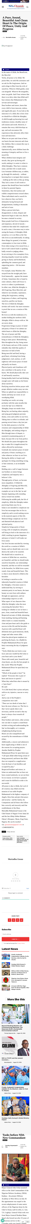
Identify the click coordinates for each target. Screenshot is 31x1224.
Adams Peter (7, 1093)
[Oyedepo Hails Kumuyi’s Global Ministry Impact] (6, 965)
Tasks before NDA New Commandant (7, 839)
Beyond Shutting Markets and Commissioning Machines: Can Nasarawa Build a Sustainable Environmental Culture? (12, 1028)
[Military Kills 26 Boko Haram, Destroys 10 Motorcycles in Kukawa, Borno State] (6, 972)
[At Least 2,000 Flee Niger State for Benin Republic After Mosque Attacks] (6, 987)
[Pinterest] (17, 920)
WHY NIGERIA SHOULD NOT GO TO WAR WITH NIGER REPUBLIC (22, 840)
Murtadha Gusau (11, 37)
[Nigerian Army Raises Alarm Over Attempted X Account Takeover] (6, 980)
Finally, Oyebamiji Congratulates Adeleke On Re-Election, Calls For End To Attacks (20, 957)
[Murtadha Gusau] (15, 852)
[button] (25, 1221)
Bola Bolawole (8, 1062)
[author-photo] (3, 1033)
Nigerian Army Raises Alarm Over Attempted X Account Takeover (19, 980)
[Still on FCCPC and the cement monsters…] (15, 1046)
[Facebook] (9, 920)
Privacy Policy (20, 943)
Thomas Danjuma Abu (9, 1033)
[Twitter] (13, 920)
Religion (4, 31)
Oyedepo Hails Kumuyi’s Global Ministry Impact (18, 965)
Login (27, 888)
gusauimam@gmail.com (13, 824)
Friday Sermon (11, 831)
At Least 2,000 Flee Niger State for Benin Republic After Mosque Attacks (20, 987)
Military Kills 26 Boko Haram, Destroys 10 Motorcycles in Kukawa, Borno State (20, 972)
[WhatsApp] (21, 920)
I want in (14, 939)
